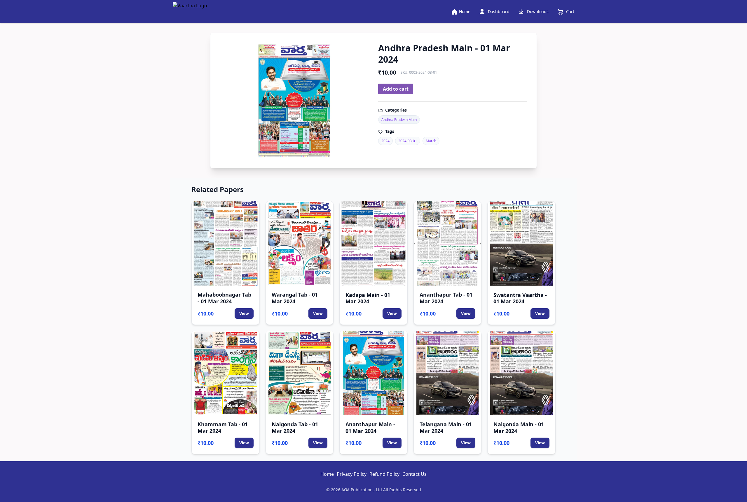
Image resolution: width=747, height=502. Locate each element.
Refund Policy (384, 474)
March (431, 140)
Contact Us (414, 474)
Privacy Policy (351, 474)
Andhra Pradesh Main (399, 119)
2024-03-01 (407, 140)
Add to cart (396, 89)
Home (327, 474)
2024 (385, 140)
